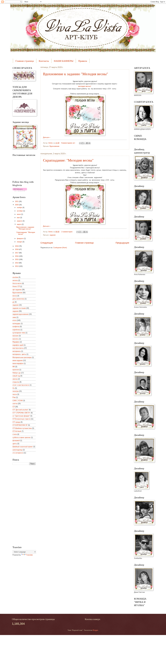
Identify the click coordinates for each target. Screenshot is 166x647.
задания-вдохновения (20, 314)
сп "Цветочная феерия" (21, 416)
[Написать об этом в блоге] (82, 143)
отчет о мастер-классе (21, 385)
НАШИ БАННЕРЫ (63, 60)
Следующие (46, 243)
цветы (15, 444)
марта (19, 224)
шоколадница (17, 450)
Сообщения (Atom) (60, 247)
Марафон (16, 342)
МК (14, 367)
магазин (15, 336)
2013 (17, 266)
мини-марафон (18, 363)
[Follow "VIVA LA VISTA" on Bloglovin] (20, 191)
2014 (17, 263)
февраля (20, 238)
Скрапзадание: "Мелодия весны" (68, 160)
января (19, 242)
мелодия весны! (85, 86)
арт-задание (17, 290)
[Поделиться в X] (85, 143)
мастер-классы (18, 348)
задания (15, 311)
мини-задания (18, 360)
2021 (17, 201)
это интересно (18, 453)
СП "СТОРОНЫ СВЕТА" (21, 413)
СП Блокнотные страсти (21, 419)
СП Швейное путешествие (22, 428)
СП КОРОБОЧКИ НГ (20, 425)
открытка (16, 382)
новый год (16, 376)
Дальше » (46, 137)
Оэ (14, 388)
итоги (14, 320)
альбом (15, 277)
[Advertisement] (22, 505)
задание (53, 235)
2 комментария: (67, 232)
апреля (20, 221)
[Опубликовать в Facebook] (87, 143)
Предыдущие (122, 243)
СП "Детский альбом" (20, 410)
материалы (17, 351)
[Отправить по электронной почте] (80, 143)
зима (14, 317)
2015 (17, 259)
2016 (17, 256)
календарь (16, 323)
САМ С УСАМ (18, 400)
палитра (15, 391)
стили (15, 434)
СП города (16, 422)
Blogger (95, 630)
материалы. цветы (19, 354)
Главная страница (24, 60)
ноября (19, 207)
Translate (29, 555)
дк (13, 302)
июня (19, 214)
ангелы (15, 280)
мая (18, 217)
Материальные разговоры (22, 357)
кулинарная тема (19, 333)
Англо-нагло (17, 283)
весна (15, 296)
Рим (14, 397)
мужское (16, 370)
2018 (17, 249)
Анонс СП (16, 286)
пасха (15, 394)
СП (14, 407)
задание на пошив (19, 308)
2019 (17, 246)
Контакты (44, 60)
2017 (17, 253)
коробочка (16, 330)
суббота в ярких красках (22, 437)
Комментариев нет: (68, 143)
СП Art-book (17, 431)
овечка (15, 379)
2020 (17, 205)
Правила (82, 60)
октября (20, 211)
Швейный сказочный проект (23, 447)
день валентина (18, 299)
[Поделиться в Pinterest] (89, 143)
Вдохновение (54, 146)
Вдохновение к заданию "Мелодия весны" (75, 73)
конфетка (16, 326)
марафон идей (18, 345)
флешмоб (16, 440)
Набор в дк (17, 373)
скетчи (15, 403)
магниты (16, 339)
